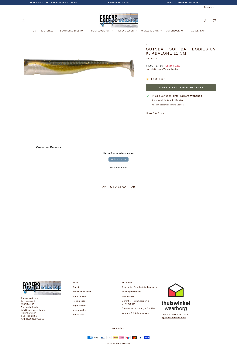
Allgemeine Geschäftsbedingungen (139, 287)
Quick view (44, 239)
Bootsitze (47, 31)
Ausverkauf (198, 31)
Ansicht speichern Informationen (168, 105)
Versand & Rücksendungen (135, 313)
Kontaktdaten (128, 296)
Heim (33, 31)
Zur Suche (127, 282)
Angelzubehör (150, 31)
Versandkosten (170, 69)
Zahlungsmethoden (131, 291)
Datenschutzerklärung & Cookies (138, 308)
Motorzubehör (175, 31)
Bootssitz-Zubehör (72, 31)
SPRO (150, 45)
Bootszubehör (100, 31)
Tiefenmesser (125, 31)
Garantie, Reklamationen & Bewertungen (135, 302)
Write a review (118, 159)
